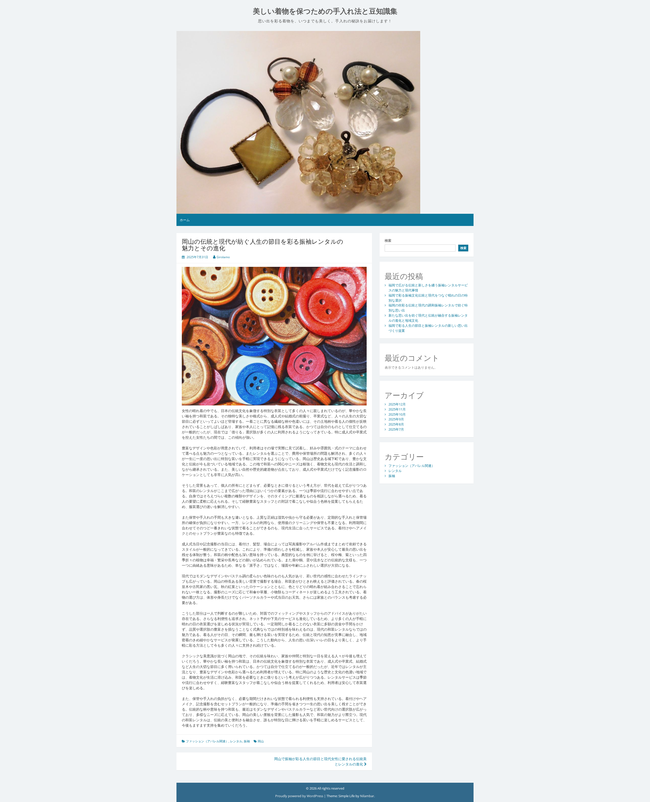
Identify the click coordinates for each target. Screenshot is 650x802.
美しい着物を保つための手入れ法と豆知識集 (325, 11)
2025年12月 (397, 404)
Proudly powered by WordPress (299, 796)
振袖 (247, 741)
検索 (388, 240)
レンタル (236, 741)
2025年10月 (397, 414)
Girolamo (223, 257)
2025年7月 (396, 429)
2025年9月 (396, 419)
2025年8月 (396, 424)
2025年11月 (397, 409)
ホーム (185, 220)
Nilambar (367, 796)
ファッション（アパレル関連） (207, 741)
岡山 (261, 741)
